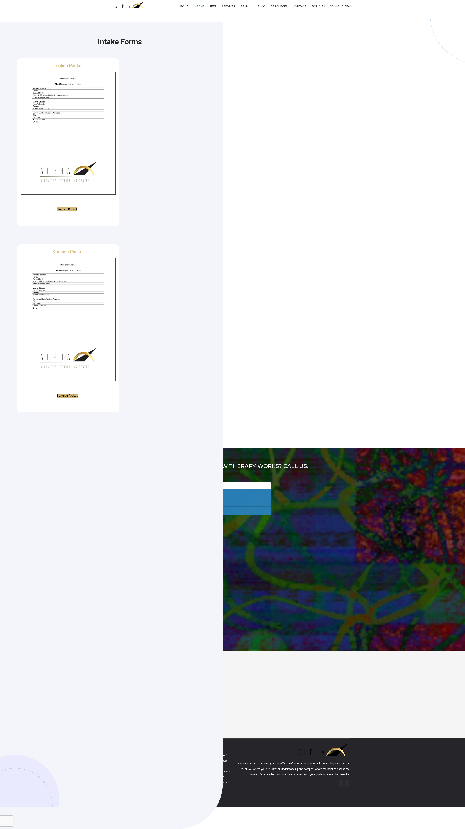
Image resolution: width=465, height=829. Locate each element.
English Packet (68, 65)
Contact (299, 6)
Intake (199, 6)
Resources (279, 6)
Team (245, 6)
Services (228, 6)
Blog (261, 6)
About (183, 6)
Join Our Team (341, 6)
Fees (212, 6)
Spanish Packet (68, 252)
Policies (318, 6)
